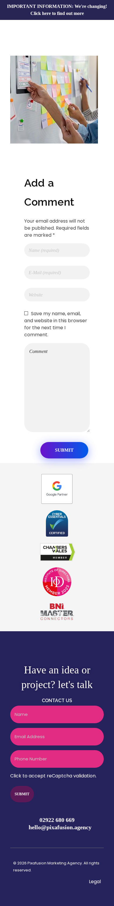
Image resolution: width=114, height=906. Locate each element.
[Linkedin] (98, 837)
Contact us (57, 700)
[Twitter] (75, 837)
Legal (95, 881)
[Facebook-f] (63, 837)
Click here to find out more (57, 13)
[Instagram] (86, 837)
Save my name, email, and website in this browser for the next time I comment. (55, 324)
